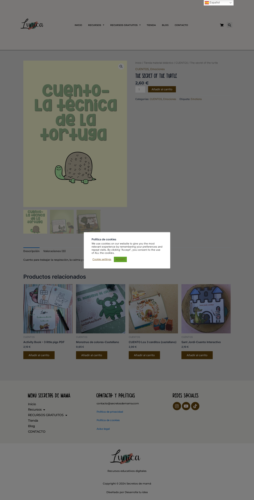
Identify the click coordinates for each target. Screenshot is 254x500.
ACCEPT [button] (120, 259)
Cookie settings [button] (101, 259)
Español (214, 2)
